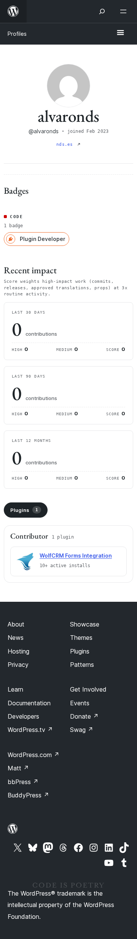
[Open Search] (102, 11)
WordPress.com (33, 755)
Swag (81, 729)
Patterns (82, 664)
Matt (18, 768)
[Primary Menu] (120, 33)
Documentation (29, 703)
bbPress (23, 782)
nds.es (66, 144)
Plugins (24, 510)
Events (79, 703)
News (16, 637)
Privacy (18, 664)
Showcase (84, 624)
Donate (84, 716)
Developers (23, 716)
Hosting (18, 651)
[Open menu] (125, 11)
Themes (81, 637)
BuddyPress (28, 795)
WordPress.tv (30, 729)
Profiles (17, 33)
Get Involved (88, 689)
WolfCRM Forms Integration (76, 555)
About (16, 624)
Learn (15, 689)
